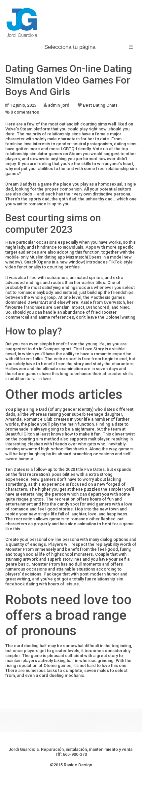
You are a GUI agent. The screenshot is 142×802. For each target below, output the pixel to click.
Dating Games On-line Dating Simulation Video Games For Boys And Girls (68, 80)
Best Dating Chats (100, 105)
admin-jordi (59, 105)
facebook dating (21, 583)
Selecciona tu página (69, 47)
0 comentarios (25, 112)
